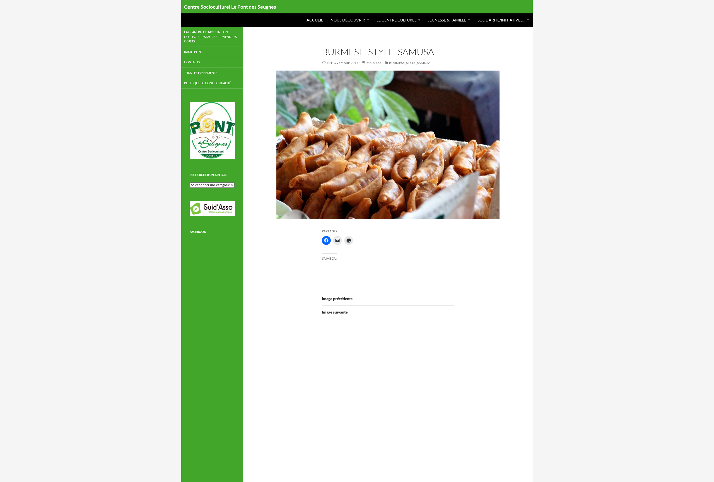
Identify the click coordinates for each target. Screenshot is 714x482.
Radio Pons (193, 52)
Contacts (192, 62)
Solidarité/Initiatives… (501, 20)
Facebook (198, 231)
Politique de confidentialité (207, 83)
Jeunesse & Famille (447, 20)
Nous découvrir (348, 20)
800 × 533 (373, 63)
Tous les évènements (200, 72)
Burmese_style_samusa (409, 63)
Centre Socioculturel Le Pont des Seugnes (230, 7)
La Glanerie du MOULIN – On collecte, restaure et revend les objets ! (210, 36)
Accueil (315, 20)
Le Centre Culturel (396, 20)
